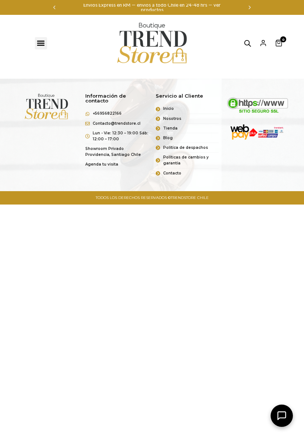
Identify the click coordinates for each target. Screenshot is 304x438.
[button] (54, 7)
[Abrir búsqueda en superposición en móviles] (247, 43)
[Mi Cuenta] (263, 43)
